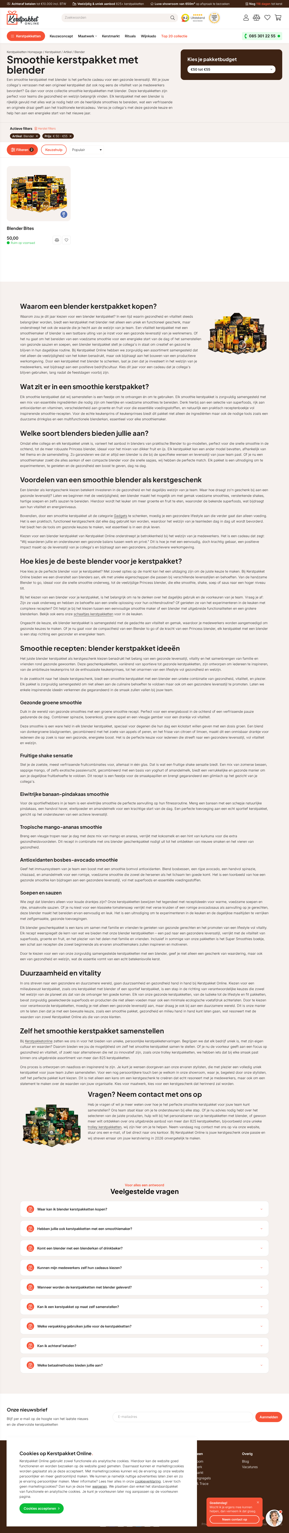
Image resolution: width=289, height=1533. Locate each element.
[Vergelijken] (256, 17)
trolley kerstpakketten (104, 1127)
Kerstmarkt (111, 36)
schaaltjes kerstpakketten (93, 614)
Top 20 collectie (174, 36)
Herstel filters (46, 128)
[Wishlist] (267, 17)
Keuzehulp (53, 150)
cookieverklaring (148, 1481)
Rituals (130, 36)
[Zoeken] (172, 18)
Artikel (67, 52)
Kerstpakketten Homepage (24, 52)
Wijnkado (148, 36)
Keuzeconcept (61, 36)
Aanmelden (269, 1417)
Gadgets (120, 516)
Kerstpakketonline (38, 1041)
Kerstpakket (53, 52)
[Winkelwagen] (278, 17)
